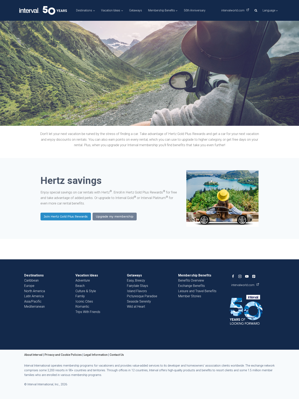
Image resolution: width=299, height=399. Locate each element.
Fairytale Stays (137, 286)
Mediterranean (34, 306)
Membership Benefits (194, 275)
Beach (80, 286)
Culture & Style (85, 291)
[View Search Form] (256, 10)
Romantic (82, 306)
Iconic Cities (84, 301)
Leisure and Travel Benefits (197, 291)
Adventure (82, 280)
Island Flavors (137, 291)
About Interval (33, 354)
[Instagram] (240, 276)
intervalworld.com (233, 10)
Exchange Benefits (191, 286)
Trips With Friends (87, 312)
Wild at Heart (136, 306)
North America (34, 291)
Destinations (34, 275)
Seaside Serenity (139, 301)
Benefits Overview (191, 280)
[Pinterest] (253, 276)
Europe (29, 286)
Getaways (135, 10)
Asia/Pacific (32, 301)
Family (80, 296)
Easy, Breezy (136, 280)
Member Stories (189, 296)
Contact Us (117, 354)
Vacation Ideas (86, 275)
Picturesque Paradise (142, 296)
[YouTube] (246, 276)
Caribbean (31, 280)
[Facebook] (233, 276)
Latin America (34, 296)
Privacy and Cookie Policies (63, 354)
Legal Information (96, 354)
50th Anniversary (194, 10)
